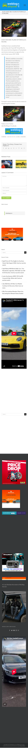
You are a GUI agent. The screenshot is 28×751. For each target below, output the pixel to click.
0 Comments (23, 136)
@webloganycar (9, 213)
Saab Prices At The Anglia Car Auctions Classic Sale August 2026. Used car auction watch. (14, 263)
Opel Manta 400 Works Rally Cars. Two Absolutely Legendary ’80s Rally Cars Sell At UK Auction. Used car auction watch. (13, 270)
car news (18, 136)
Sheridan (4, 136)
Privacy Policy (22, 745)
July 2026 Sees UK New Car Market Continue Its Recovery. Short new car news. (12, 286)
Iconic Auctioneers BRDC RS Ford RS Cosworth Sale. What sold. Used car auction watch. (12, 278)
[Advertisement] (14, 394)
